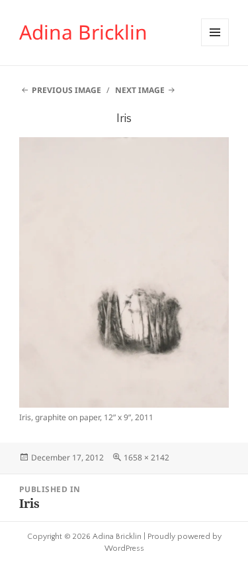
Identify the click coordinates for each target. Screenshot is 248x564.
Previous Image (66, 90)
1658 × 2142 (146, 457)
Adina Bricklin (83, 32)
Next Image (140, 90)
